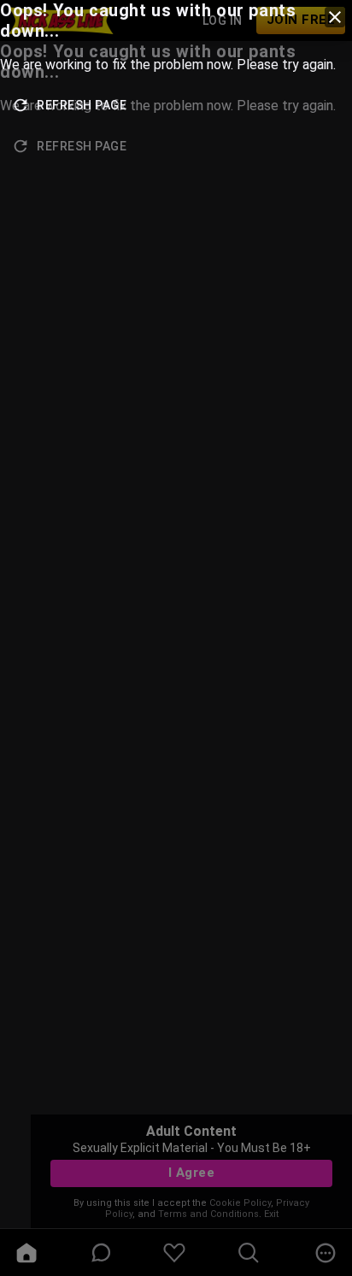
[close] (335, 17)
